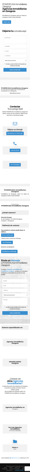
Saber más (7, 22)
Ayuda (10, 467)
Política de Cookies (14, 468)
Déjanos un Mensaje (16, 133)
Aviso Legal (17, 467)
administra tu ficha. (15, 458)
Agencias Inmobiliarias (15, 339)
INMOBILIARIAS (15, 359)
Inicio (5, 467)
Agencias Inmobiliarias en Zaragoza (15, 405)
